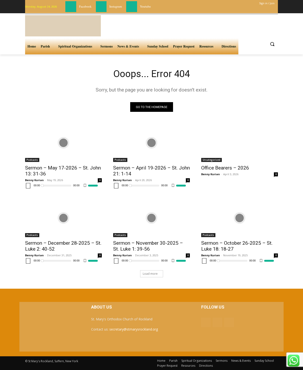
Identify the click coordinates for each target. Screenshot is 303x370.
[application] (61, 185)
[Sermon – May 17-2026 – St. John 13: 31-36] (63, 143)
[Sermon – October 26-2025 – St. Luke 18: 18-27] (239, 218)
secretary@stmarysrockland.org (133, 329)
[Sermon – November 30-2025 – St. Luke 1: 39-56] (151, 218)
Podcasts (32, 159)
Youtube (145, 6)
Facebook (85, 6)
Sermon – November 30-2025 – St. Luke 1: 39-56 (148, 246)
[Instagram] (101, 6)
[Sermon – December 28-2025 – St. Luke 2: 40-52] (63, 218)
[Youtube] (131, 6)
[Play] (28, 186)
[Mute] (85, 185)
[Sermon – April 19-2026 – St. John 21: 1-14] (151, 143)
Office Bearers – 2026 (225, 168)
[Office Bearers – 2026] (239, 143)
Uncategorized (211, 159)
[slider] (93, 186)
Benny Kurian (34, 180)
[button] (272, 44)
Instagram (115, 6)
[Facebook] (70, 6)
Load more (150, 274)
